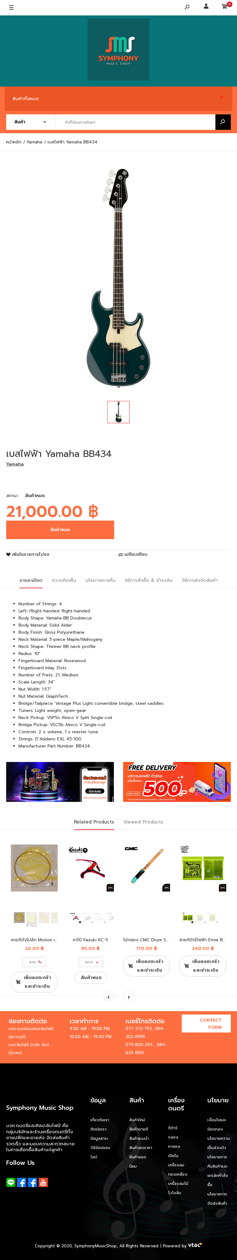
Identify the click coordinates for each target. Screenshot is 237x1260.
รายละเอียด (31, 580)
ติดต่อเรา (98, 1129)
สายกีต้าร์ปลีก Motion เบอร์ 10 (40, 940)
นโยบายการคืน (100, 580)
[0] (225, 7)
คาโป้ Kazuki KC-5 (90, 940)
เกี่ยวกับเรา (99, 1120)
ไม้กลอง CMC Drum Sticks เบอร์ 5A (158, 940)
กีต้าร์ (172, 1128)
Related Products (94, 822)
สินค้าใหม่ (137, 1120)
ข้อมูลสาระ (99, 1138)
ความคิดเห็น (64, 580)
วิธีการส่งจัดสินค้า (200, 580)
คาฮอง (174, 1146)
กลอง (173, 1137)
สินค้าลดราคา (140, 1148)
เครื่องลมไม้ (178, 1183)
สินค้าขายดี (138, 1129)
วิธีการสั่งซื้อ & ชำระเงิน (149, 580)
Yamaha (15, 464)
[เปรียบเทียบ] (49, 853)
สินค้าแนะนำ (139, 1138)
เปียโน (173, 1156)
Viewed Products (143, 822)
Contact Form (211, 1023)
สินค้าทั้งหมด (25, 98)
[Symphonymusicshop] (118, 51)
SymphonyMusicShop (95, 1246)
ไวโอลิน (174, 1193)
